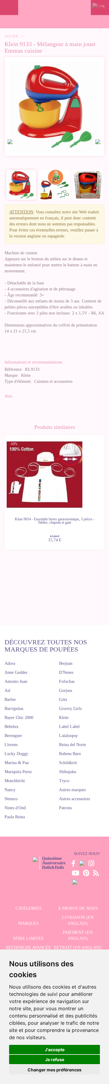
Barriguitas (14, 708)
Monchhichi (15, 781)
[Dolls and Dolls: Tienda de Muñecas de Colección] (54, 7)
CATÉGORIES (28, 908)
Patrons (65, 808)
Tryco (64, 781)
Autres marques (72, 790)
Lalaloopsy (68, 735)
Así (7, 690)
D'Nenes (66, 672)
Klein (63, 717)
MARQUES (28, 923)
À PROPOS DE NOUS (78, 908)
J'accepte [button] (54, 1049)
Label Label (69, 726)
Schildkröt (68, 762)
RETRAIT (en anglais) (78, 947)
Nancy (10, 790)
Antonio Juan (16, 681)
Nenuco (11, 799)
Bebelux (11, 726)
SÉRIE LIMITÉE (28, 938)
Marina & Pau (17, 762)
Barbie (10, 699)
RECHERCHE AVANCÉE (28, 947)
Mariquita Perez (18, 772)
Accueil (12, 36)
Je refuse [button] (54, 1059)
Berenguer (13, 735)
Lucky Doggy (16, 753)
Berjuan (65, 663)
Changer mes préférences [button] (54, 1069)
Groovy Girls (70, 708)
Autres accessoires (74, 799)
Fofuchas (66, 681)
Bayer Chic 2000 (19, 717)
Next (104, 488)
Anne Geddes (16, 672)
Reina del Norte (72, 744)
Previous (4, 488)
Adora (10, 663)
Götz (63, 699)
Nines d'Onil (15, 808)
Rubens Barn (70, 753)
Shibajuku (67, 772)
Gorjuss (65, 690)
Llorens (11, 744)
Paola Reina (15, 817)
